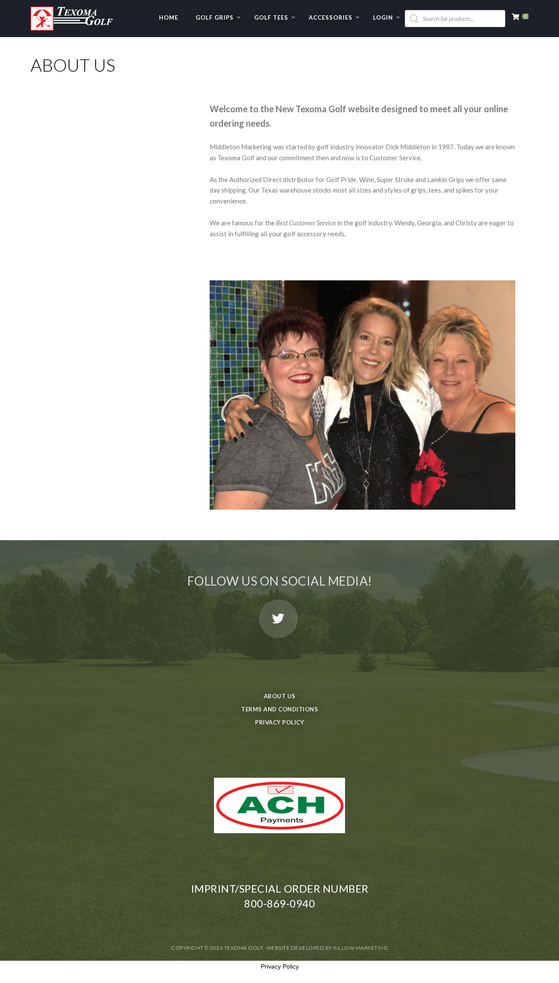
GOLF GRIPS (215, 17)
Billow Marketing (360, 948)
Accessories (330, 17)
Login (383, 17)
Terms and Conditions (279, 709)
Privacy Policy (279, 722)
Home (168, 17)
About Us (280, 696)
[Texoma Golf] (72, 15)
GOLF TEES (271, 17)
